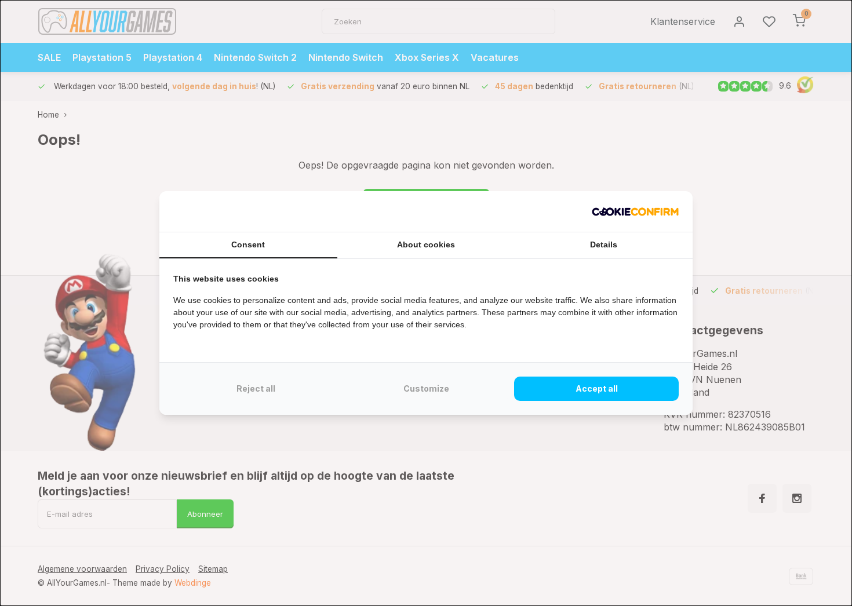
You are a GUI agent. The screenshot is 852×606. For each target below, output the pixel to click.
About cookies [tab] (426, 244)
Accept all (597, 388)
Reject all (255, 388)
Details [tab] (603, 244)
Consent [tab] (248, 244)
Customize (426, 388)
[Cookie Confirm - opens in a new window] (635, 211)
